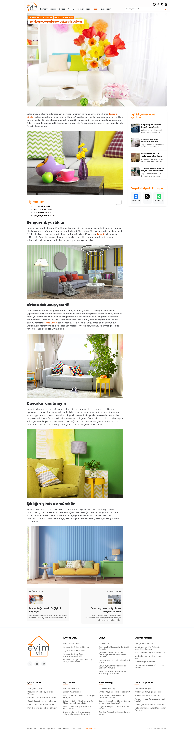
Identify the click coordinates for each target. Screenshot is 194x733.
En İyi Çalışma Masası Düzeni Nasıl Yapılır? (149, 666)
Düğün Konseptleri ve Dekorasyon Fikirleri (114, 708)
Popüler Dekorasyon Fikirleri (40, 17)
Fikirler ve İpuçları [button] (143, 682)
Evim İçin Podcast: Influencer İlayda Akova (114, 713)
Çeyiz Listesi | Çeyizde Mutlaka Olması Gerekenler (112, 696)
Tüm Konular (77, 729)
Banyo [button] (102, 638)
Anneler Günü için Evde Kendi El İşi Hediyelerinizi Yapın (77, 661)
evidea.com (91, 729)
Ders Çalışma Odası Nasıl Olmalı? (42, 708)
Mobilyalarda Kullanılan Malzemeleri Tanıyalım (150, 709)
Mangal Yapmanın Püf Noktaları (148, 695)
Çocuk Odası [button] (34, 682)
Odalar (62, 9)
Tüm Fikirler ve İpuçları (144, 688)
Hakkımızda (31, 729)
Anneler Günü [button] (70, 638)
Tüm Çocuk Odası (35, 688)
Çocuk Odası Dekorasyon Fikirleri (41, 701)
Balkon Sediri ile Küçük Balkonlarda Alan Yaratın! (78, 708)
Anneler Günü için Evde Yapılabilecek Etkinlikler (73, 655)
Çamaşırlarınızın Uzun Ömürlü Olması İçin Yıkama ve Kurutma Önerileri (112, 655)
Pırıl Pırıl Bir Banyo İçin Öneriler (147, 692)
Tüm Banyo (104, 644)
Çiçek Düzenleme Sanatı (74, 651)
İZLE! (95, 9)
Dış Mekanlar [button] (69, 682)
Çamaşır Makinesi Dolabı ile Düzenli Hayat (114, 661)
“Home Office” (50, 322)
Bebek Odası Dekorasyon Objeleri (42, 698)
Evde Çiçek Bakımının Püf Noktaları (149, 704)
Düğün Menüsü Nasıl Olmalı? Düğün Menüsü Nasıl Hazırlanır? (114, 702)
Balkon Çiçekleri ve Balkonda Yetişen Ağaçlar (79, 696)
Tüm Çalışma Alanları (143, 644)
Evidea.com (106, 9)
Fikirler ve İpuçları (48, 9)
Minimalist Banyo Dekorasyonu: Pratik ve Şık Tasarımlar (112, 673)
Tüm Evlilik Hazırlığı (107, 688)
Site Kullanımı (63, 729)
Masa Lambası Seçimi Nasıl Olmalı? (149, 653)
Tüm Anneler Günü (71, 644)
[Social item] (154, 4)
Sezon (71, 9)
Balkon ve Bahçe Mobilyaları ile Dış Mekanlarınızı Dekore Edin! (78, 702)
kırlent (100, 234)
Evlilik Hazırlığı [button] (106, 682)
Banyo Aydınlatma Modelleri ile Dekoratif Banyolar (112, 667)
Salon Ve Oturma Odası (63, 17)
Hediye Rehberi (83, 9)
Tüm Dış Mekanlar (71, 688)
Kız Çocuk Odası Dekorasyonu (40, 704)
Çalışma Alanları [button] (143, 638)
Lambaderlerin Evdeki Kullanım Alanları (147, 657)
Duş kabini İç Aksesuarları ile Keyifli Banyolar (114, 648)
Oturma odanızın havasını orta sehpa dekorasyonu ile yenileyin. (77, 713)
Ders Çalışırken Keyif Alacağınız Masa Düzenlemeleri (148, 648)
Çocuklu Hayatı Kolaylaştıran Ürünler (40, 693)
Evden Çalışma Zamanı (144, 662)
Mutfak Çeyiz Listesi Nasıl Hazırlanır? (114, 692)
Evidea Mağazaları (47, 729)
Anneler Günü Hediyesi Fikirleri (76, 647)
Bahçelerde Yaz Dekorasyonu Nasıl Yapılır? (149, 700)
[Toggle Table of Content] (117, 202)
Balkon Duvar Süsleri (72, 692)
